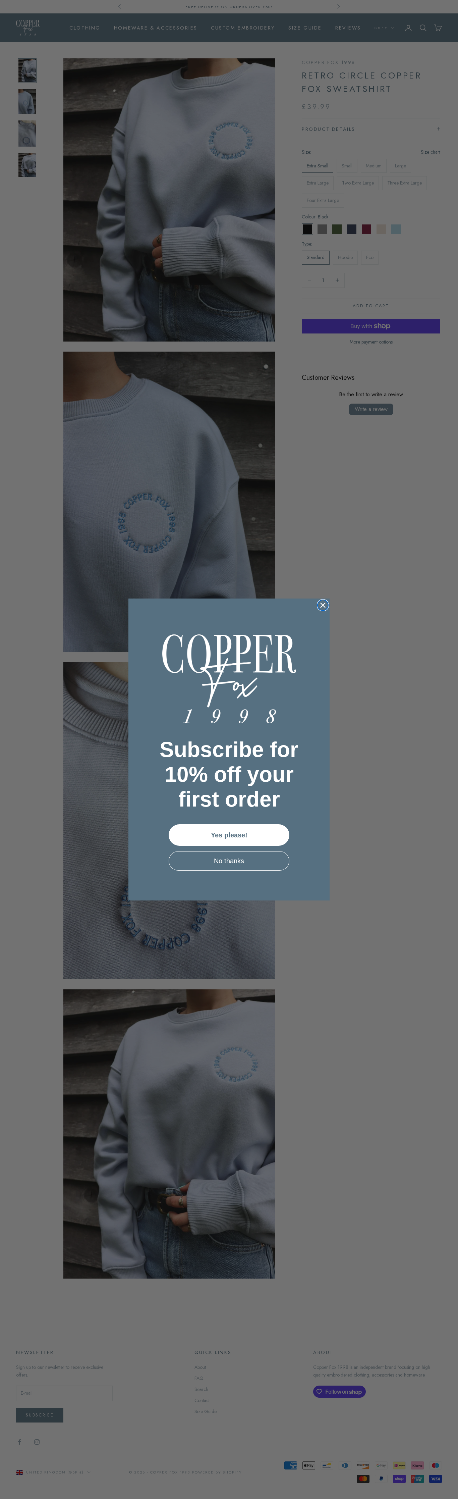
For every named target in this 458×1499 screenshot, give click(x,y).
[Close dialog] (323, 605)
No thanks (229, 861)
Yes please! (229, 835)
